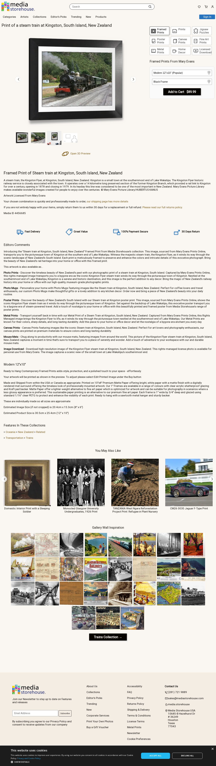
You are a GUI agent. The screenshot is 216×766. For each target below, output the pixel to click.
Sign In (207, 16)
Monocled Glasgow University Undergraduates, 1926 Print (81, 510)
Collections (39, 16)
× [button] (212, 749)
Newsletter (133, 733)
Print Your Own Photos (99, 721)
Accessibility (134, 686)
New (88, 16)
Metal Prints (134, 727)
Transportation (14, 437)
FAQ (129, 692)
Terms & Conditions (139, 715)
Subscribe (65, 713)
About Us (91, 686)
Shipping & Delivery (138, 709)
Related (40, 432)
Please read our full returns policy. (162, 207)
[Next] (133, 79)
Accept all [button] (155, 755)
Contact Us (171, 686)
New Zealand (26, 432)
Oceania (10, 432)
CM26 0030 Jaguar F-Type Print (189, 508)
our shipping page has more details (107, 201)
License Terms (136, 721)
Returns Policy (135, 703)
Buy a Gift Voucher (97, 727)
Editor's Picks (59, 16)
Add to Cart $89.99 (182, 92)
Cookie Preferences (139, 739)
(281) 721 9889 (177, 692)
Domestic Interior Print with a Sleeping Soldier (27, 510)
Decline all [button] (187, 755)
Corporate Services (97, 715)
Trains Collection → (108, 637)
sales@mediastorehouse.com (186, 698)
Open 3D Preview (80, 153)
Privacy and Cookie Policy (28, 758)
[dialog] (108, 756)
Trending (76, 16)
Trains (29, 437)
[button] (73, 762)
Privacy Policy (135, 698)
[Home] (21, 10)
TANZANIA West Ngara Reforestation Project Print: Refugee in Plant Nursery (135, 510)
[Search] (150, 7)
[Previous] (18, 79)
